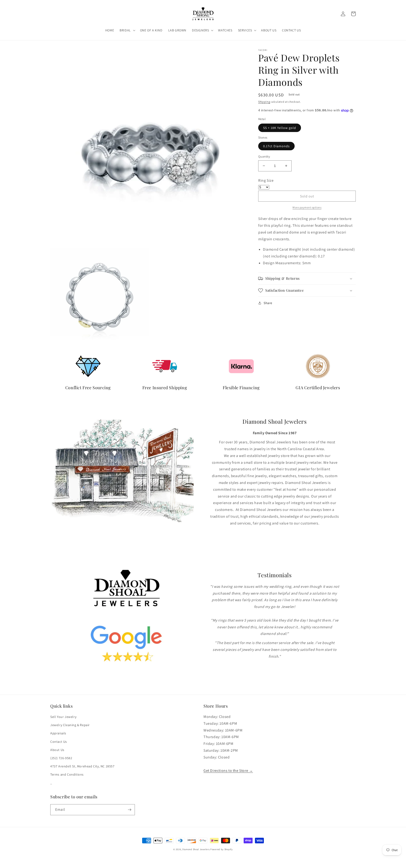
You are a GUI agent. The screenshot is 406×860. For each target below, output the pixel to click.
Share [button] (268, 303)
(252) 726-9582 (61, 758)
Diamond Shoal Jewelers (196, 849)
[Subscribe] (129, 809)
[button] (127, 30)
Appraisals (58, 733)
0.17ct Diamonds (276, 146)
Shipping (264, 101)
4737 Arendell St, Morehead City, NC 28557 (82, 766)
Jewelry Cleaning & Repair (70, 725)
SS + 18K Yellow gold (279, 128)
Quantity (264, 156)
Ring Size (265, 180)
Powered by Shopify (221, 849)
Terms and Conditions (67, 774)
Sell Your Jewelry (63, 717)
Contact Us (58, 741)
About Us (57, 750)
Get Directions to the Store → (228, 770)
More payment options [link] (307, 207)
